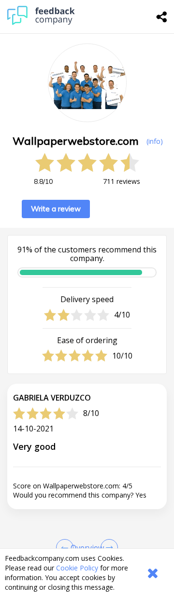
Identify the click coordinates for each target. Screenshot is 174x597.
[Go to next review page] (107, 547)
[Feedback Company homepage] (41, 22)
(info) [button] (154, 141)
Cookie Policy (77, 567)
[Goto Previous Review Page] (66, 547)
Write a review (56, 208)
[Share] (162, 17)
